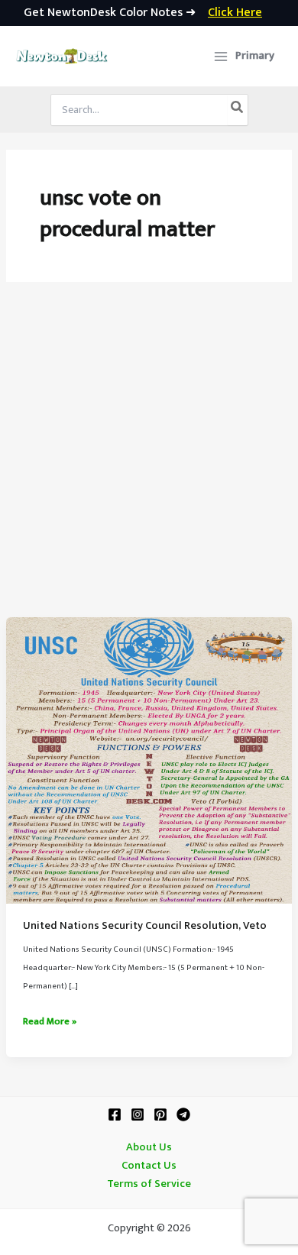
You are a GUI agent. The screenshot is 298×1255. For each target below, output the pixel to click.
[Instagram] (137, 1114)
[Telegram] (183, 1114)
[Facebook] (114, 1114)
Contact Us (149, 1165)
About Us (149, 1147)
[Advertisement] (149, 461)
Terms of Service (149, 1184)
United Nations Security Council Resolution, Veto (145, 926)
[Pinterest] (160, 1114)
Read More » (49, 1022)
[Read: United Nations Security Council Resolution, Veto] (149, 760)
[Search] (238, 110)
